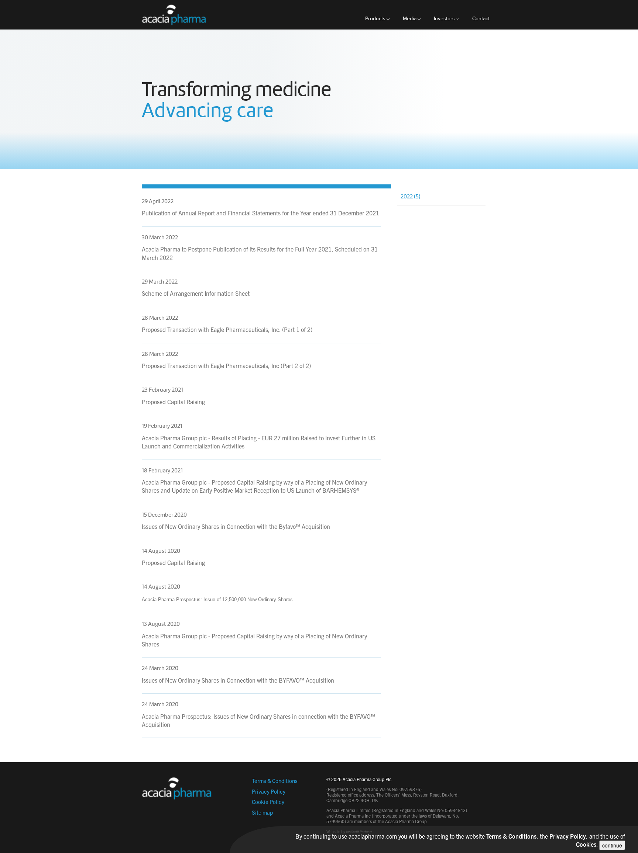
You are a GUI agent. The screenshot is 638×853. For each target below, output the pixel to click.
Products (375, 18)
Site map (262, 812)
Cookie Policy (268, 801)
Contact (481, 18)
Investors (444, 18)
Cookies (586, 844)
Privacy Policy (268, 791)
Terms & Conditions (275, 780)
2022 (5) (411, 196)
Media (409, 18)
